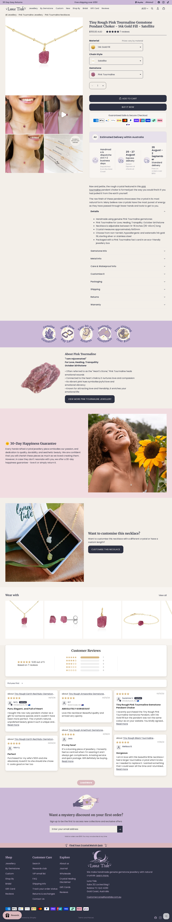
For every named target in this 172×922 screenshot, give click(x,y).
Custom (9, 873)
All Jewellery (11, 14)
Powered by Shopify (28, 917)
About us (64, 863)
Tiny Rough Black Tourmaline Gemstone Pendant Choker (134, 740)
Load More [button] (86, 782)
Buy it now (128, 107)
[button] (113, 31)
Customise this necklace (105, 549)
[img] (14, 698)
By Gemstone (12, 868)
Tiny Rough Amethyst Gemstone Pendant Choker (82, 732)
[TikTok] (168, 2)
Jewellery (10, 863)
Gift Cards (65, 887)
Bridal (8, 883)
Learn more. (102, 875)
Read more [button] (13, 724)
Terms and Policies (86, 917)
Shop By (9, 878)
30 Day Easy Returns (12, 2)
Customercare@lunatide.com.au (104, 897)
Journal (64, 868)
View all (163, 595)
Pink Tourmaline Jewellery (31, 14)
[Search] (152, 8)
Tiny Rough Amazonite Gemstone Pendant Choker (83, 695)
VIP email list (39, 873)
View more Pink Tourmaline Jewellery (89, 399)
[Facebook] (158, 2)
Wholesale (65, 873)
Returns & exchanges (44, 893)
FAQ (35, 878)
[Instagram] (163, 2)
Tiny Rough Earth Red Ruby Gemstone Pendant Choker (31, 695)
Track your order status (45, 888)
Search (36, 863)
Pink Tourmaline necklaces (57, 14)
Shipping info (39, 883)
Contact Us (38, 898)
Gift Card (10, 888)
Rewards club (40, 868)
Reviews (9, 893)
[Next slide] (164, 620)
